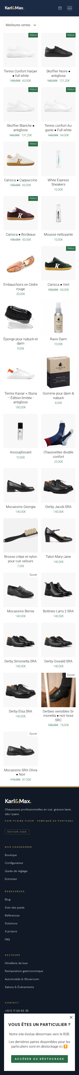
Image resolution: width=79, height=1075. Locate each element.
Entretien (11, 879)
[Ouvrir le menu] (69, 8)
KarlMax (14, 8)
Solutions (11, 923)
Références (12, 915)
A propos (11, 931)
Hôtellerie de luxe (16, 963)
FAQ (7, 939)
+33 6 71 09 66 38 (17, 1011)
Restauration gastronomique (24, 971)
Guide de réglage (16, 871)
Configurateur (14, 863)
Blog (8, 899)
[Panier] (60, 8)
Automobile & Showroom (22, 979)
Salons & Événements (19, 987)
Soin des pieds (15, 907)
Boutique (11, 855)
